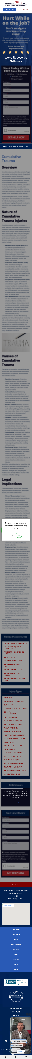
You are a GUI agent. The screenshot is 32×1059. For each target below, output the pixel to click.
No (13, 535)
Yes (19, 535)
